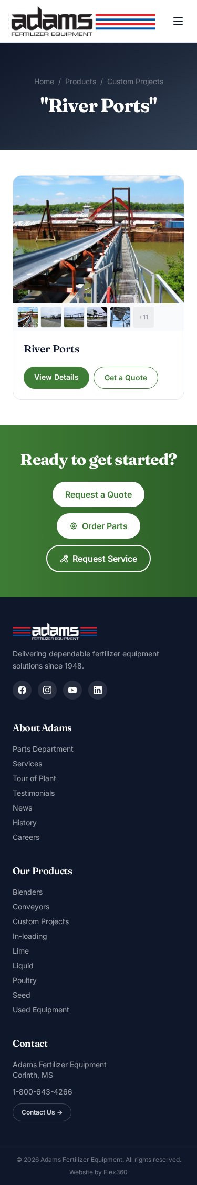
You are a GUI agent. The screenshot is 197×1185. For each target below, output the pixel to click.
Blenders (28, 891)
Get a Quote (126, 377)
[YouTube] (72, 690)
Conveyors (31, 906)
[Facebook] (22, 690)
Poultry (25, 980)
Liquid (23, 965)
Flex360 (115, 1172)
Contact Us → (42, 1112)
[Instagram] (47, 690)
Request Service (104, 558)
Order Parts (105, 526)
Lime (21, 950)
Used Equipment (41, 1009)
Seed (21, 994)
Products (80, 81)
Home (44, 81)
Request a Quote (98, 494)
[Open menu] (178, 21)
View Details (56, 376)
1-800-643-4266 (42, 1091)
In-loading (30, 935)
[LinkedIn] (97, 690)
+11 (143, 317)
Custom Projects (135, 81)
